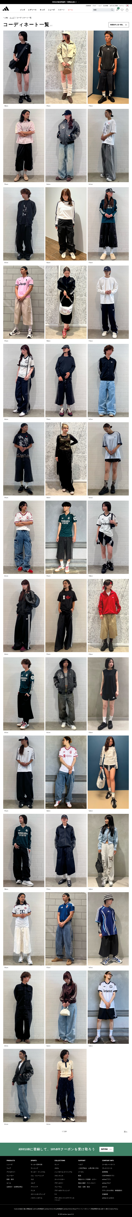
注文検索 (105, 5)
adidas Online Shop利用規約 (54, 1209)
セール (70, 10)
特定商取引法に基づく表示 (100, 1209)
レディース (32, 10)
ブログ (94, 5)
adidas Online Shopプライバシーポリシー (77, 1209)
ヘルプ (99, 5)
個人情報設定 (28, 1209)
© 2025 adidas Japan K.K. (66, 1214)
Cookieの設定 (18, 1209)
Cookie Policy (114, 1209)
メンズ (22, 10)
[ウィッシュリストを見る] (122, 9)
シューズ (51, 10)
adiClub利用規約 (38, 1209)
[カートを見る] (127, 9)
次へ (125, 1131)
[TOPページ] (5, 8)
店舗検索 (88, 5)
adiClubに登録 (114, 5)
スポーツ (61, 10)
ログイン (121, 5)
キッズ (42, 10)
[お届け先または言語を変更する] (127, 5)
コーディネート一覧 (24, 18)
